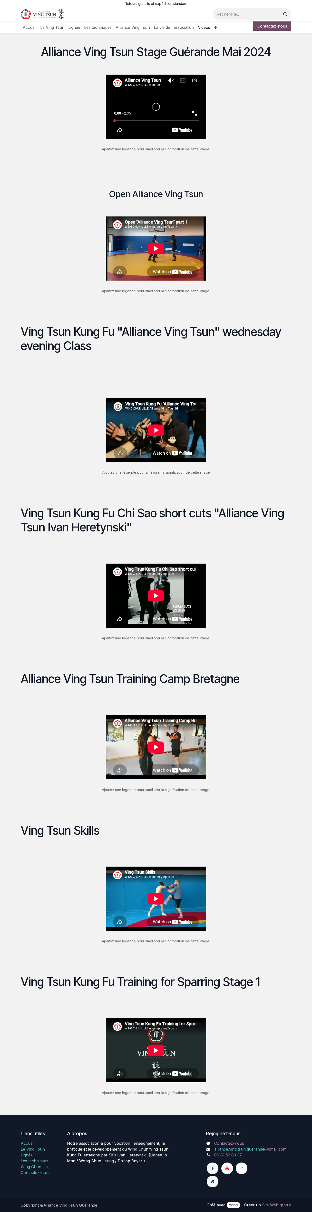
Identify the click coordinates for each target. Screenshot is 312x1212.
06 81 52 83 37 (228, 1155)
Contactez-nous (272, 26)
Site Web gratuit (276, 1204)
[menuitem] (29, 27)
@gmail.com (250, 1149)
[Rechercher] (285, 14)
